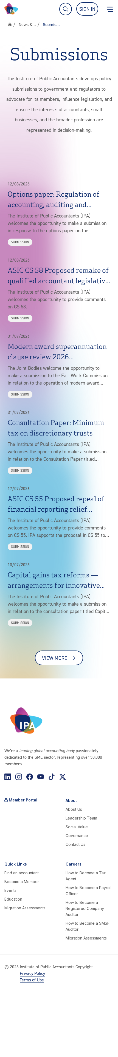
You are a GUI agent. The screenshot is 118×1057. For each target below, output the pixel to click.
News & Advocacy (27, 24)
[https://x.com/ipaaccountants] (62, 777)
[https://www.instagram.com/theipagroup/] (18, 777)
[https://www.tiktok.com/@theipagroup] (51, 777)
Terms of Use (32, 979)
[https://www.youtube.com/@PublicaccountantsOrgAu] (40, 777)
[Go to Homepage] (11, 9)
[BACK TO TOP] (9, 1047)
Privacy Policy (32, 973)
